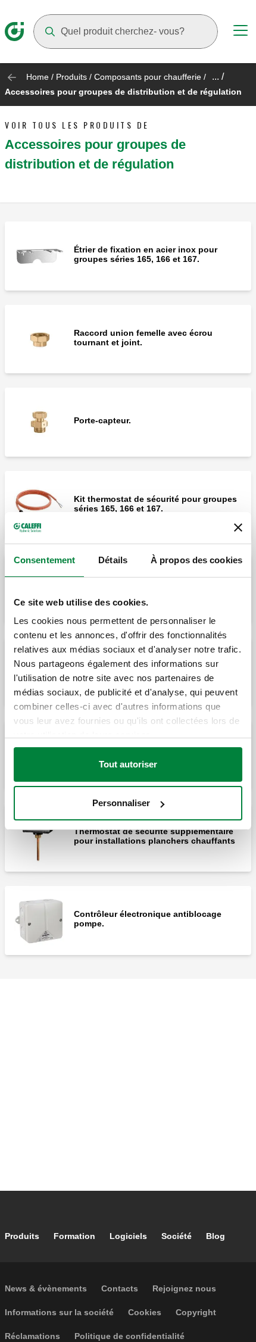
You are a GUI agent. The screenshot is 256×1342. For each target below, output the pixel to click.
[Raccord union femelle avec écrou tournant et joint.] (39, 338)
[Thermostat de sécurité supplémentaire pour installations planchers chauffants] (39, 837)
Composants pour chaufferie (147, 77)
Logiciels (128, 1236)
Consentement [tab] (44, 560)
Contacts (119, 1288)
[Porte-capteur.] (39, 421)
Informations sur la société (59, 1312)
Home (37, 77)
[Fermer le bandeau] (238, 527)
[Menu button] (240, 32)
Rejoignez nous (184, 1288)
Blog (215, 1236)
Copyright (196, 1312)
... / (218, 76)
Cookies (144, 1312)
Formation (74, 1236)
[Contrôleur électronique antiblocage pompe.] (39, 920)
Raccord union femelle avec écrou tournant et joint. (143, 337)
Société (176, 1236)
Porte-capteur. (102, 420)
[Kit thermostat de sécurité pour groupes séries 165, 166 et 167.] (39, 505)
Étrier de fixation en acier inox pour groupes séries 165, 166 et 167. (145, 254)
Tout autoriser (128, 764)
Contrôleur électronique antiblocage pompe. (147, 918)
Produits (71, 77)
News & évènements (46, 1288)
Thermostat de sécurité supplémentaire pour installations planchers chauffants (154, 835)
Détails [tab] (112, 560)
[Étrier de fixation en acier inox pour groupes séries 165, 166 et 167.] (39, 255)
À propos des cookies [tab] (196, 560)
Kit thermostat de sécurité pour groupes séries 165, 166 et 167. (155, 503)
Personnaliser (121, 803)
